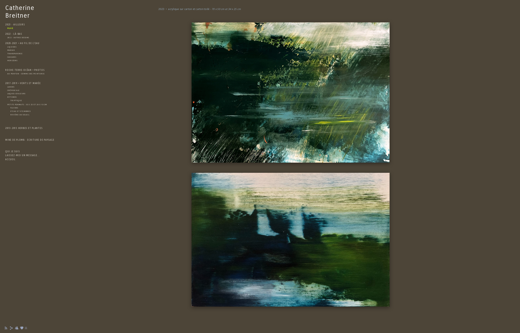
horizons (12, 60)
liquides (11, 47)
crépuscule (13, 90)
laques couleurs (16, 93)
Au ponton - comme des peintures (25, 73)
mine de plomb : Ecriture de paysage (29, 139)
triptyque (16, 100)
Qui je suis (12, 151)
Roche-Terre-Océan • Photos (25, 70)
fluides (14, 108)
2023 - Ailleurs (15, 24)
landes (10, 87)
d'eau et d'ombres (20, 111)
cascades (11, 57)
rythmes (12, 97)
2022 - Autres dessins (18, 37)
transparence (15, 53)
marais (11, 50)
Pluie (10, 28)
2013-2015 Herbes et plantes (23, 128)
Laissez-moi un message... (22, 155)
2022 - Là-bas (13, 33)
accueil (10, 159)
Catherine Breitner (20, 11)
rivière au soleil (19, 115)
